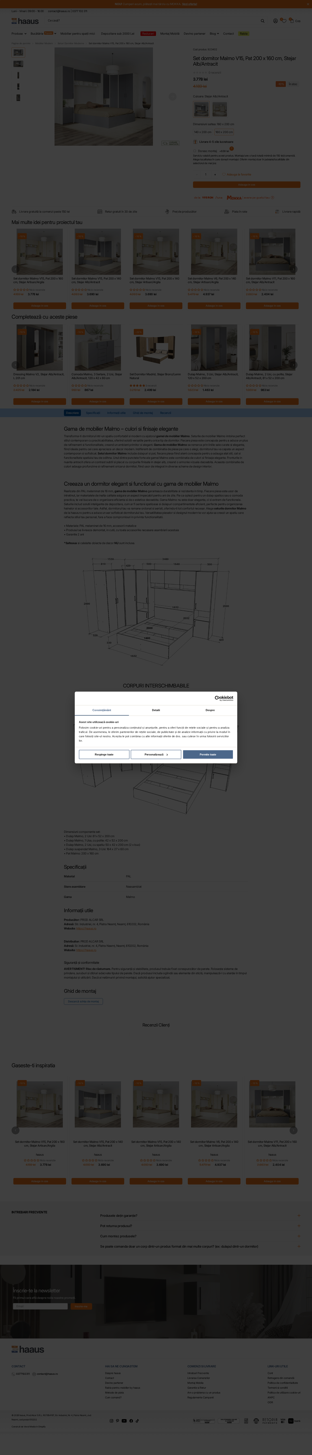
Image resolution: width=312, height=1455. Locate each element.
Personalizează (154, 754)
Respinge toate (104, 754)
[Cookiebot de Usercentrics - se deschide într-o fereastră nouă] (217, 698)
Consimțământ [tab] (101, 710)
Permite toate (208, 754)
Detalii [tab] (156, 710)
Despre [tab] (210, 710)
